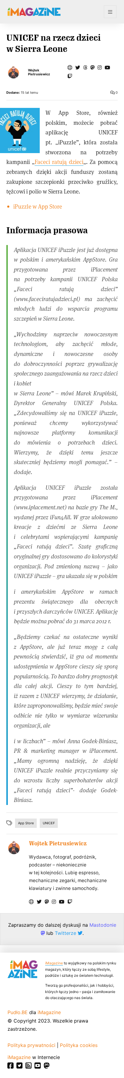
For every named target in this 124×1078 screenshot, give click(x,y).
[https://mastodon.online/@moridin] (92, 67)
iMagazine (54, 963)
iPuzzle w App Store (37, 206)
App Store (26, 823)
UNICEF (49, 823)
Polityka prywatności (31, 1045)
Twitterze (66, 933)
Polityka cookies (79, 1045)
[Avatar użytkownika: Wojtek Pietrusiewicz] (13, 847)
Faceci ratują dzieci (59, 161)
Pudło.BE (18, 1012)
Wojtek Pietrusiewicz (39, 72)
